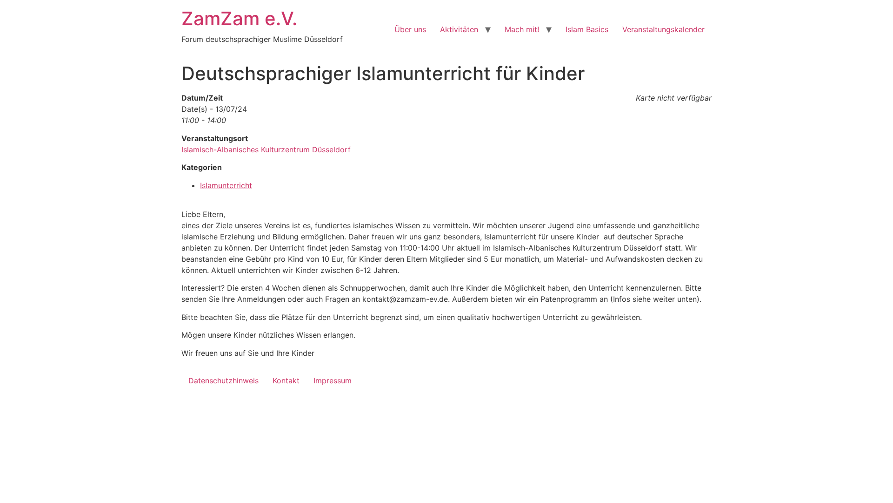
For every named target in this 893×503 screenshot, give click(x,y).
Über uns (410, 29)
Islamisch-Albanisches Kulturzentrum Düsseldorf (266, 149)
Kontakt (286, 380)
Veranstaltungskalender (663, 29)
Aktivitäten (459, 29)
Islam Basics (587, 29)
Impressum (332, 380)
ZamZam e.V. (239, 18)
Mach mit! (522, 29)
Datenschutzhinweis (223, 380)
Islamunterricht (226, 185)
